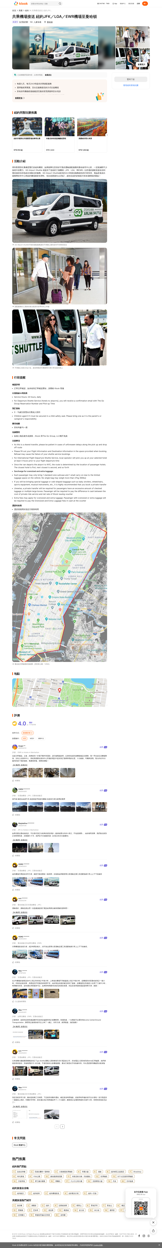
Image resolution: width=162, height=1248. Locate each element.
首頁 (14, 10)
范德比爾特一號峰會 (42, 1172)
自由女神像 (21, 1172)
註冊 (138, 3)
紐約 (27, 10)
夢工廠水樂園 (40, 1181)
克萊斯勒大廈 (97, 1181)
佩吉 (123, 1205)
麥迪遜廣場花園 (56, 1176)
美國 (20, 10)
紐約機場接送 (54, 1193)
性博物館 (104, 1176)
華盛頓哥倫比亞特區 (42, 1215)
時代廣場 (20, 1176)
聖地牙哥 (94, 1205)
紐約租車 (36, 1193)
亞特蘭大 (21, 1215)
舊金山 (109, 1205)
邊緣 (99, 1172)
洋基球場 (21, 1181)
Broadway (137, 1172)
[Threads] (148, 1236)
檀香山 (78, 1205)
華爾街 (57, 1181)
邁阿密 (112, 1210)
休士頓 (96, 1210)
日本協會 (130, 1181)
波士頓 (81, 1210)
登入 (145, 3)
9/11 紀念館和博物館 (125, 1176)
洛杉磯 (19, 1205)
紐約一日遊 (92, 1193)
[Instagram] (144, 1236)
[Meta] (139, 1236)
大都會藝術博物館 (65, 1172)
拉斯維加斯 (63, 1205)
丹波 (114, 1181)
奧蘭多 (33, 1205)
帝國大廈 (85, 1172)
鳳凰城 (66, 1210)
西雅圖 (20, 1210)
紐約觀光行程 (74, 1193)
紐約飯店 (20, 1193)
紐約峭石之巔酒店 (117, 1172)
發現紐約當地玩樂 (130, 85)
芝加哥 (35, 1210)
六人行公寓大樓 (76, 1181)
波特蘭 (62, 1215)
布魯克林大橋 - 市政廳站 (81, 1176)
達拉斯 (50, 1210)
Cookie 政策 (98, 1245)
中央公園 (36, 1176)
